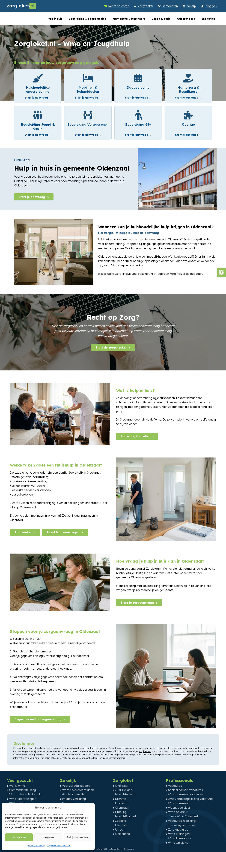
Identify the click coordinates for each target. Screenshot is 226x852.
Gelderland (122, 834)
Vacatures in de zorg (182, 820)
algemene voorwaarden (114, 758)
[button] (221, 272)
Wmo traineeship (179, 838)
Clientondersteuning (22, 790)
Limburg (120, 812)
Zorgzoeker (145, 6)
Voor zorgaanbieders (76, 785)
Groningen (122, 807)
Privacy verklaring (37, 845)
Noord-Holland (125, 794)
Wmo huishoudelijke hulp (25, 794)
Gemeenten (170, 6)
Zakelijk (191, 6)
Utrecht (120, 829)
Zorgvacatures (178, 829)
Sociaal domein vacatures (185, 790)
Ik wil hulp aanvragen (63, 532)
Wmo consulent (178, 803)
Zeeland (120, 820)
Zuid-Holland (123, 790)
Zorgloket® (98, 849)
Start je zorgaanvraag (138, 602)
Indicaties (208, 18)
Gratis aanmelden (74, 794)
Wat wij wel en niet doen (78, 790)
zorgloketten (145, 751)
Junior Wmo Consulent (183, 816)
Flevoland (121, 825)
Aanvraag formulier (136, 436)
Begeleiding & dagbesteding (87, 18)
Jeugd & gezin (161, 18)
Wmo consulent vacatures (185, 794)
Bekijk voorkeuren (77, 837)
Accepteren (19, 837)
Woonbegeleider (179, 807)
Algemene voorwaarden (58, 845)
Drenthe (120, 799)
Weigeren (48, 837)
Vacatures (175, 785)
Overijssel (121, 785)
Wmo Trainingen (179, 834)
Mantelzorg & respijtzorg (129, 18)
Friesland (121, 803)
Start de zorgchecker (111, 347)
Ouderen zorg (186, 18)
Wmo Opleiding (178, 842)
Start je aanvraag (32, 197)
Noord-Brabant (125, 816)
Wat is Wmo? (17, 785)
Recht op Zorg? (118, 6)
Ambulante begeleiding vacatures (190, 799)
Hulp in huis (54, 18)
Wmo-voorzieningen (22, 799)
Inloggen (211, 6)
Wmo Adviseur (178, 812)
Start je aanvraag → (38, 97)
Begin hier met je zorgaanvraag (38, 719)
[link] (37, 86)
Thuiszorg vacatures (181, 825)
